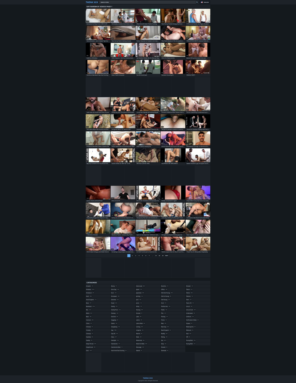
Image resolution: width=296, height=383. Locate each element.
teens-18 (190, 303)
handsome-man (116, 347)
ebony (114, 286)
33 (162, 255)
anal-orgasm (91, 299)
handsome (115, 344)
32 (159, 255)
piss (163, 313)
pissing (164, 316)
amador (89, 286)
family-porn (116, 310)
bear (88, 316)
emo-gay (115, 289)
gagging (114, 320)
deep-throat (91, 344)
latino (139, 320)
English (206, 2)
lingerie (139, 330)
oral (163, 303)
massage (140, 347)
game (114, 323)
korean (139, 313)
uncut (189, 306)
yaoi (188, 333)
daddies (89, 337)
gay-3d (114, 333)
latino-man (140, 323)
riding (164, 337)
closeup (89, 333)
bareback (90, 306)
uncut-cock (190, 310)
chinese (89, 327)
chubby (89, 330)
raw (163, 323)
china (89, 323)
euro (113, 293)
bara (88, 303)
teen (188, 299)
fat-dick (114, 316)
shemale (164, 350)
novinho (164, 286)
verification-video (192, 320)
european (115, 296)
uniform (190, 316)
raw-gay (165, 327)
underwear (190, 313)
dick (89, 350)
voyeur (189, 323)
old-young (165, 299)
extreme (114, 299)
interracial (140, 286)
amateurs (90, 293)
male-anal (140, 340)
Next (166, 255)
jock (138, 299)
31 (156, 255)
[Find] (197, 2)
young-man (190, 340)
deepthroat (90, 347)
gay (113, 330)
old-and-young (167, 293)
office (164, 289)
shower (189, 286)
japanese (140, 293)
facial (114, 303)
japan (139, 289)
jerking (139, 296)
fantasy (114, 313)
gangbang (115, 327)
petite (164, 310)
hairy (114, 337)
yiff (188, 337)
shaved (164, 347)
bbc (88, 310)
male (139, 337)
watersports (190, 327)
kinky (139, 306)
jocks (139, 303)
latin (139, 316)
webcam (189, 330)
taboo (189, 289)
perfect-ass (165, 306)
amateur (90, 289)
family (114, 306)
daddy (89, 340)
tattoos (189, 296)
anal (89, 296)
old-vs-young (166, 296)
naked (139, 350)
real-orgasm (166, 330)
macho (139, 333)
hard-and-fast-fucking (118, 350)
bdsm (89, 313)
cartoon (89, 320)
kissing (139, 310)
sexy (163, 344)
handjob (115, 340)
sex (163, 340)
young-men (190, 344)
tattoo (189, 293)
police (164, 320)
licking (139, 327)
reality (164, 333)
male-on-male (141, 344)
